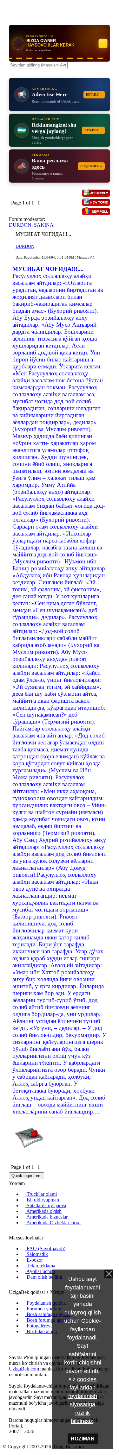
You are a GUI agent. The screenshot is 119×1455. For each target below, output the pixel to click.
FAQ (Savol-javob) (45, 1248)
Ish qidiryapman (42, 1199)
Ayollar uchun (40, 1271)
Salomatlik (36, 1254)
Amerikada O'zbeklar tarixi (53, 1222)
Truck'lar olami (41, 1194)
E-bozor (34, 1260)
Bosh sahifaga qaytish (47, 1314)
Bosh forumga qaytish (48, 1320)
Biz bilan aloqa (41, 1331)
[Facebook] (16, 1342)
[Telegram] (26, 1342)
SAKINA (44, 225)
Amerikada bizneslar (46, 1217)
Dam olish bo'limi (43, 1277)
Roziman (83, 1438)
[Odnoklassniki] (21, 1342)
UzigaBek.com (24, 1368)
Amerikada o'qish (43, 1211)
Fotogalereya (39, 1325)
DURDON (20, 225)
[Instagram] (11, 1342)
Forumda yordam (43, 1308)
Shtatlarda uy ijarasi (45, 1205)
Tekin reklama (40, 1265)
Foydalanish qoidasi (46, 1303)
